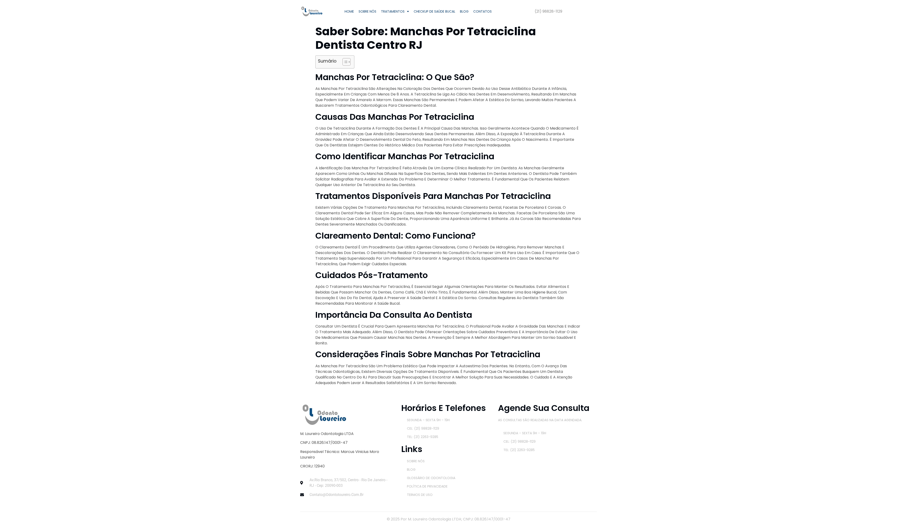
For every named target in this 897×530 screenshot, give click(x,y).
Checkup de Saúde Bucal (434, 11)
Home (349, 11)
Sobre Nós (367, 11)
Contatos (482, 11)
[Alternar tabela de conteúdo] (344, 62)
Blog (464, 11)
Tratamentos (393, 11)
